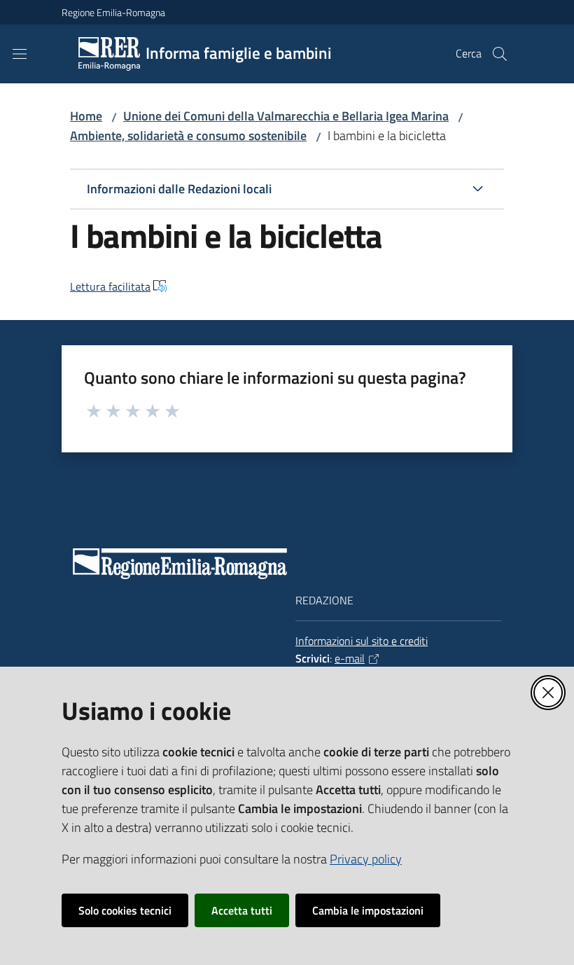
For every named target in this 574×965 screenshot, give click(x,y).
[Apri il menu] (19, 54)
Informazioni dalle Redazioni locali (179, 188)
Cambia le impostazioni (368, 910)
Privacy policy (366, 858)
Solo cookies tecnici (125, 910)
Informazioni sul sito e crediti (361, 640)
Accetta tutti (241, 910)
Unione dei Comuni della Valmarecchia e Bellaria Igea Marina (286, 115)
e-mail (350, 658)
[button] (499, 54)
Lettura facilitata (110, 286)
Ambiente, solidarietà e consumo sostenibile (188, 135)
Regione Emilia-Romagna (113, 12)
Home (86, 115)
